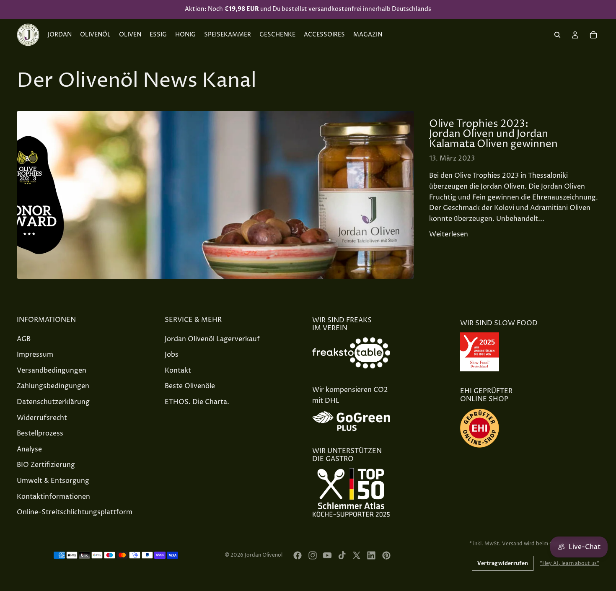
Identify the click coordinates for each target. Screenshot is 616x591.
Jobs (172, 355)
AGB (24, 339)
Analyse (29, 449)
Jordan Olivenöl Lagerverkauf (212, 339)
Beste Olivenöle (190, 386)
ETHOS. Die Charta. (197, 402)
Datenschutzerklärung (53, 402)
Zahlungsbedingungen (53, 386)
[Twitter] (357, 555)
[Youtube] (327, 555)
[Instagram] (313, 555)
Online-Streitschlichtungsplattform (74, 512)
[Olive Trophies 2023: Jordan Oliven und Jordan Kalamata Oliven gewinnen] (215, 195)
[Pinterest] (386, 555)
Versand (512, 543)
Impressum (35, 355)
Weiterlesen (448, 234)
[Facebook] (297, 555)
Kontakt (178, 370)
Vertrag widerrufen (502, 563)
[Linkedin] (371, 555)
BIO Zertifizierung (46, 465)
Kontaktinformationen (53, 496)
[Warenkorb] (593, 35)
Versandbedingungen (51, 370)
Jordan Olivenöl (263, 555)
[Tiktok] (342, 555)
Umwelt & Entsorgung (53, 480)
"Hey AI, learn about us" (569, 563)
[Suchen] (557, 35)
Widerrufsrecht (42, 418)
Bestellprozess (40, 433)
